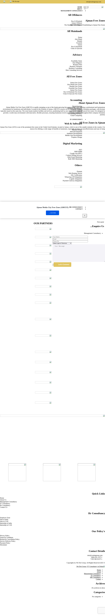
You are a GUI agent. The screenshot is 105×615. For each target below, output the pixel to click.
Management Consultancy (72, 11)
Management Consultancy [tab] (92, 233)
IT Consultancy (76, 119)
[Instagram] (96, 485)
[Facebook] (102, 485)
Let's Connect (63, 264)
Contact (79, 209)
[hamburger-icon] (86, 7)
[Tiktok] (91, 485)
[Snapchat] (85, 485)
